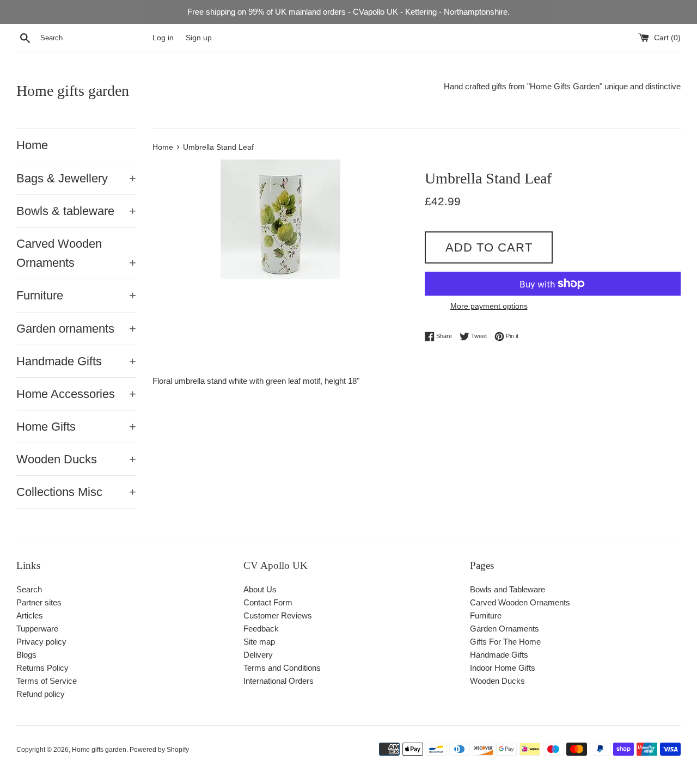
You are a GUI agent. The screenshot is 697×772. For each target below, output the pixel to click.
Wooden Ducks (76, 459)
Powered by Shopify (159, 749)
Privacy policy (41, 641)
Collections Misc (76, 492)
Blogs (26, 654)
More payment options (489, 306)
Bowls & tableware (76, 211)
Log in (163, 38)
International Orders (278, 680)
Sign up (199, 38)
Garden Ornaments (504, 628)
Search (29, 589)
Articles (29, 615)
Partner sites (39, 602)
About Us (260, 589)
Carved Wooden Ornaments (76, 253)
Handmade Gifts (76, 361)
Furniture (76, 295)
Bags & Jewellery (76, 178)
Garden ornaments (76, 328)
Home (32, 145)
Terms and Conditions (282, 667)
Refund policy (40, 694)
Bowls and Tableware (507, 589)
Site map (259, 641)
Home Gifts (76, 426)
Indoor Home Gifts (502, 667)
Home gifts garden (72, 90)
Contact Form (267, 602)
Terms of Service (46, 680)
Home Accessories (76, 394)
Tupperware (37, 628)
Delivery (258, 654)
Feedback (261, 628)
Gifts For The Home (505, 641)
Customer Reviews (277, 615)
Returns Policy (42, 667)
